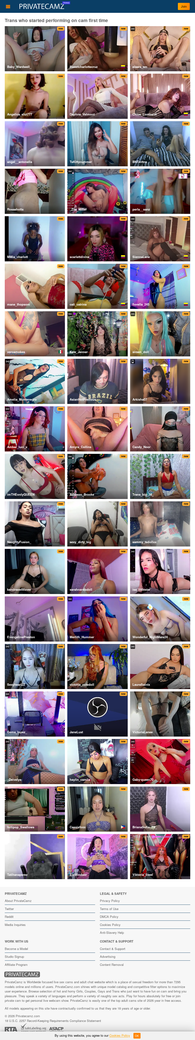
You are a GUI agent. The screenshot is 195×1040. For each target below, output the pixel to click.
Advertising (107, 956)
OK (137, 1036)
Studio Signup (14, 956)
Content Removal (112, 964)
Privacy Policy (110, 900)
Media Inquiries (15, 924)
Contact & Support (112, 948)
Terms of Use (109, 908)
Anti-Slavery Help (112, 932)
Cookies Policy (110, 924)
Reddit (9, 916)
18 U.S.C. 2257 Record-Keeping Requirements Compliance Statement (53, 1020)
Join (184, 6)
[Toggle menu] (8, 6)
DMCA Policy (109, 916)
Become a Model (16, 948)
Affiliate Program (16, 964)
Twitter (9, 908)
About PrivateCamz (18, 900)
